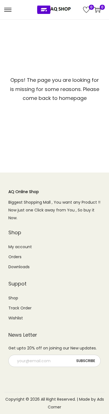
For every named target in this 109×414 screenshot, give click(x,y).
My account (20, 247)
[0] (86, 9)
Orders (15, 257)
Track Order (20, 308)
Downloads (19, 267)
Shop (13, 298)
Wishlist (15, 318)
